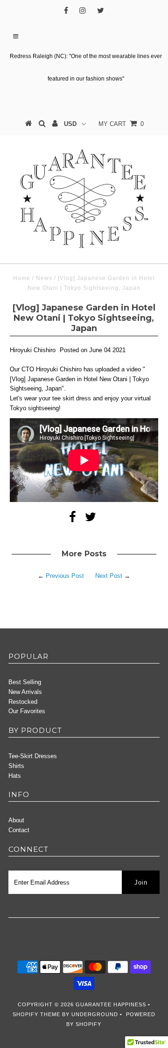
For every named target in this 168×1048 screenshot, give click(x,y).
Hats (14, 775)
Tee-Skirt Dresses (32, 756)
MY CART (121, 123)
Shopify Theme (36, 1014)
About (16, 820)
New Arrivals (25, 691)
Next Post (108, 575)
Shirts (16, 765)
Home (21, 278)
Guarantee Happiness (112, 1004)
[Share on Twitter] (90, 519)
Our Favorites (26, 711)
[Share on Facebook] (72, 519)
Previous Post (65, 575)
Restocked (22, 701)
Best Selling (24, 682)
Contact (18, 830)
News (44, 278)
